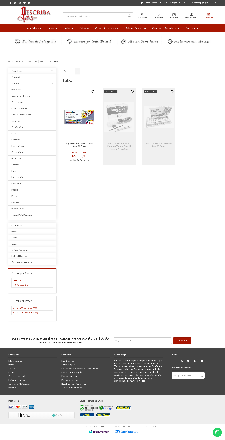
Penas (11, 364)
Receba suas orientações (73, 383)
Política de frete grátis (72, 372)
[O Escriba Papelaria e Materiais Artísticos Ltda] (33, 14)
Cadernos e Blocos (20, 96)
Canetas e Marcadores (19, 383)
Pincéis (14, 196)
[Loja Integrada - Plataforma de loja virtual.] (99, 432)
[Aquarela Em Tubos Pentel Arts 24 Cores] (79, 126)
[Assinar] (182, 340)
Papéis (14, 189)
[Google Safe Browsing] (106, 408)
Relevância (68, 71)
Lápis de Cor (17, 177)
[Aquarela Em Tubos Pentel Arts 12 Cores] (158, 126)
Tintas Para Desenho (21, 214)
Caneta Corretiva (19, 108)
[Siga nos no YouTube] (181, 361)
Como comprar (68, 364)
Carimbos (16, 121)
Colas (14, 133)
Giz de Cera (17, 152)
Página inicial (17, 61)
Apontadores (17, 77)
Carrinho (209, 17)
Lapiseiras (16, 183)
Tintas (11, 368)
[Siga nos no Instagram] (20, 3)
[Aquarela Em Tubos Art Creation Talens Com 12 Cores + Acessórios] (119, 126)
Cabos (11, 372)
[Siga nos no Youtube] (15, 3)
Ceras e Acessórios (17, 376)
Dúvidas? (142, 17)
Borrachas (16, 89)
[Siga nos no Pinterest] (24, 3)
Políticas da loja (69, 376)
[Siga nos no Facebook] (10, 3)
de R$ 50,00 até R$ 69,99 (25, 308)
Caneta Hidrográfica (21, 114)
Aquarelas (45, 61)
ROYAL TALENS (20, 285)
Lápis (14, 171)
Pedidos (174, 17)
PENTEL (17, 280)
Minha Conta (191, 17)
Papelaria (32, 61)
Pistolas (15, 202)
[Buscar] (129, 15)
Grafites (15, 164)
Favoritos (158, 17)
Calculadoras (17, 102)
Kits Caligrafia (15, 361)
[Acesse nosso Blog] (29, 3)
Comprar (86, 136)
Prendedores (17, 208)
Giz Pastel (16, 158)
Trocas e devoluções (71, 387)
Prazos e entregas (70, 380)
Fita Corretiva (17, 146)
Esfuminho (16, 139)
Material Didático (16, 380)
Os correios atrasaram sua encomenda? (80, 368)
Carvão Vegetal (19, 127)
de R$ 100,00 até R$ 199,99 (26, 312)
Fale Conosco (151, 3)
